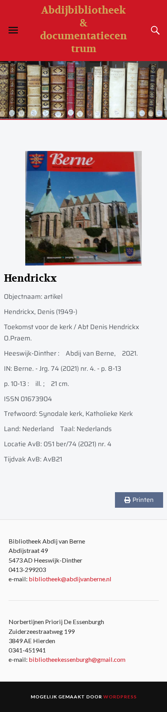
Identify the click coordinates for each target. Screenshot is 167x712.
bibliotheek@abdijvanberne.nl (70, 578)
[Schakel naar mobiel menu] (13, 30)
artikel (53, 296)
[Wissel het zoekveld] (154, 30)
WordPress (120, 697)
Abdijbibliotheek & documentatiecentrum (83, 29)
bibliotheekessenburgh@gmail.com (77, 659)
